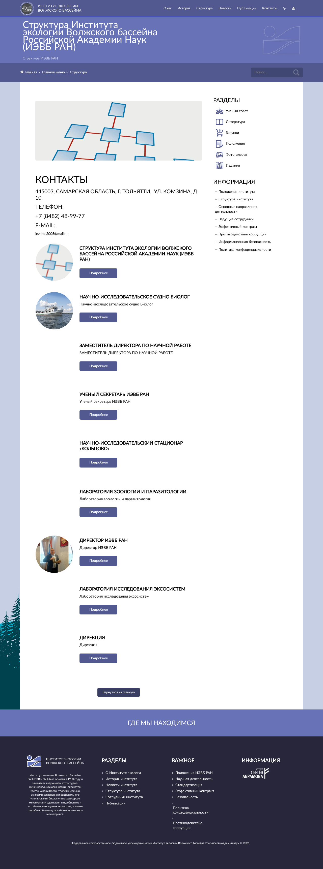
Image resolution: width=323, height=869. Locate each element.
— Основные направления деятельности (236, 209)
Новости (225, 8)
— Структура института (234, 199)
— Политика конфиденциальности (243, 250)
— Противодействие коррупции (240, 234)
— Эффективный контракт (236, 227)
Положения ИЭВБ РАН (194, 773)
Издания (233, 165)
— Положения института (235, 192)
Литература (235, 122)
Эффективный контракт (194, 791)
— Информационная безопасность (243, 242)
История (184, 8)
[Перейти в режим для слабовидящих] (284, 8)
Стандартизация (188, 785)
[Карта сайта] (293, 8)
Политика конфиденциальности (190, 810)
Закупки (232, 133)
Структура (204, 8)
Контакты (269, 8)
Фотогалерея (236, 155)
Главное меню (53, 72)
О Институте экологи (123, 773)
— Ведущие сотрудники (234, 219)
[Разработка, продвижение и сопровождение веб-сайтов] (255, 779)
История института (121, 779)
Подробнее (98, 273)
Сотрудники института (124, 797)
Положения (235, 143)
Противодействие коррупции (187, 825)
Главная (31, 72)
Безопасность (186, 797)
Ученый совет (237, 111)
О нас (168, 8)
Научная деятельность (193, 779)
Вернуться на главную (118, 692)
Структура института (122, 791)
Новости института (121, 785)
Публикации (246, 8)
